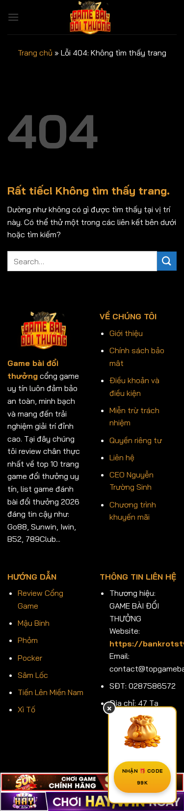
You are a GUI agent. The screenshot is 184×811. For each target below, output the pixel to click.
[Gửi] (167, 261)
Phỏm (28, 640)
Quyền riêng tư (135, 440)
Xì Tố (26, 709)
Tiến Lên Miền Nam (50, 692)
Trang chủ (35, 52)
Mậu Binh (34, 623)
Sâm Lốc (33, 675)
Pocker (30, 658)
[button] (13, 17)
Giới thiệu (126, 333)
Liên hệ (121, 457)
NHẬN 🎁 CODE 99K (142, 777)
